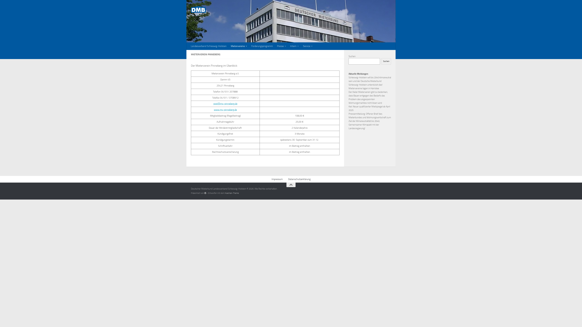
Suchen (352, 56)
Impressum (277, 179)
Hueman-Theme (232, 193)
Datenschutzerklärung (299, 179)
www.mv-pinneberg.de (225, 109)
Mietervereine (238, 46)
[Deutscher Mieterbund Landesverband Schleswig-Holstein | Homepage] (198, 9)
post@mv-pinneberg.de (225, 103)
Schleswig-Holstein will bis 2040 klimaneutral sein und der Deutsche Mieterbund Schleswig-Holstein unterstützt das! (370, 81)
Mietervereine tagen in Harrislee (364, 88)
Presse (280, 46)
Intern (293, 46)
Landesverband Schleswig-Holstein (209, 46)
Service (306, 46)
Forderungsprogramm (262, 46)
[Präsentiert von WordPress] (205, 193)
